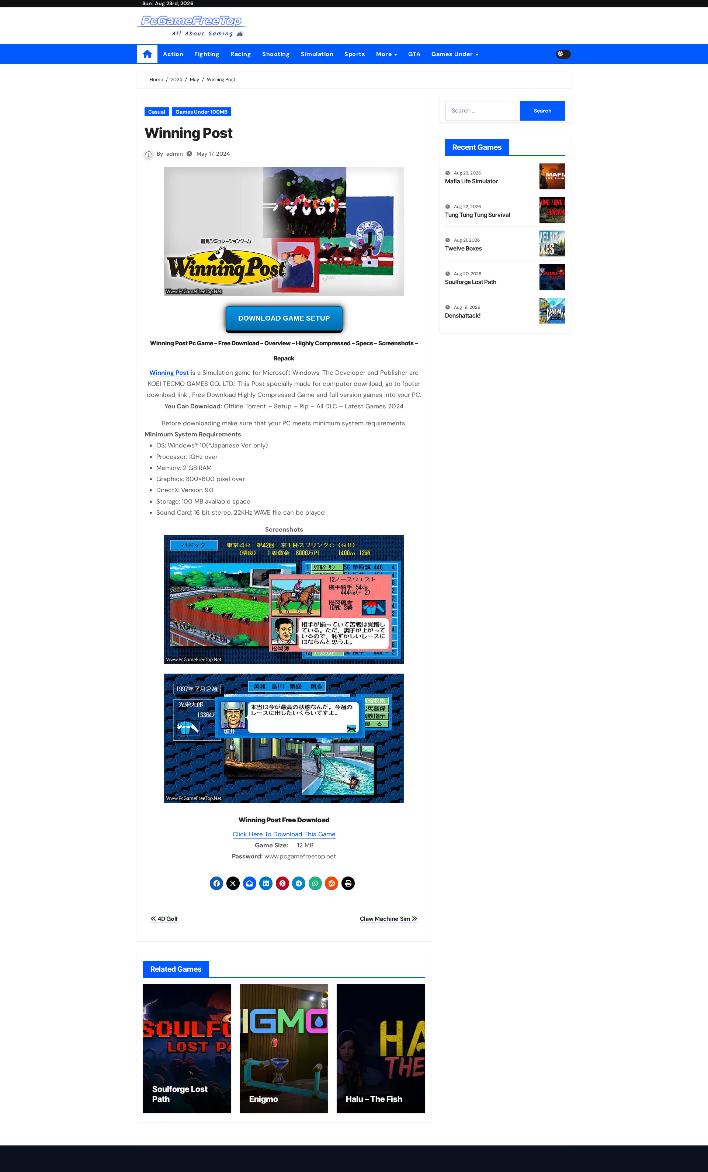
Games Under (453, 54)
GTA (414, 54)
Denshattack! (463, 315)
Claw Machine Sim (386, 919)
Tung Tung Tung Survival (477, 214)
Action (173, 54)
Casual (156, 111)
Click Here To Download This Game (284, 834)
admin (174, 154)
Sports (354, 54)
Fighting (206, 54)
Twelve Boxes (463, 248)
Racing (240, 54)
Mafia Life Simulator (471, 181)
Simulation (317, 54)
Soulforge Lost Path (470, 282)
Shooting (276, 54)
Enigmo (263, 1099)
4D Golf (167, 919)
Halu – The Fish (374, 1099)
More (385, 54)
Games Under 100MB (202, 111)
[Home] (147, 54)
